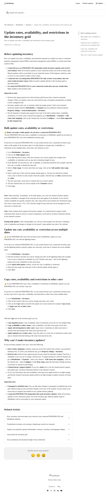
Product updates (87, 3)
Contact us (52, 486)
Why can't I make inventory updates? (92, 55)
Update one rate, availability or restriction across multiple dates (90, 44)
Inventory (29, 25)
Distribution (19, 25)
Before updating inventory (89, 33)
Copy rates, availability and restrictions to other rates (89, 50)
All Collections (8, 25)
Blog (58, 486)
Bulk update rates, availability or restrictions (90, 38)
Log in (78, 3)
